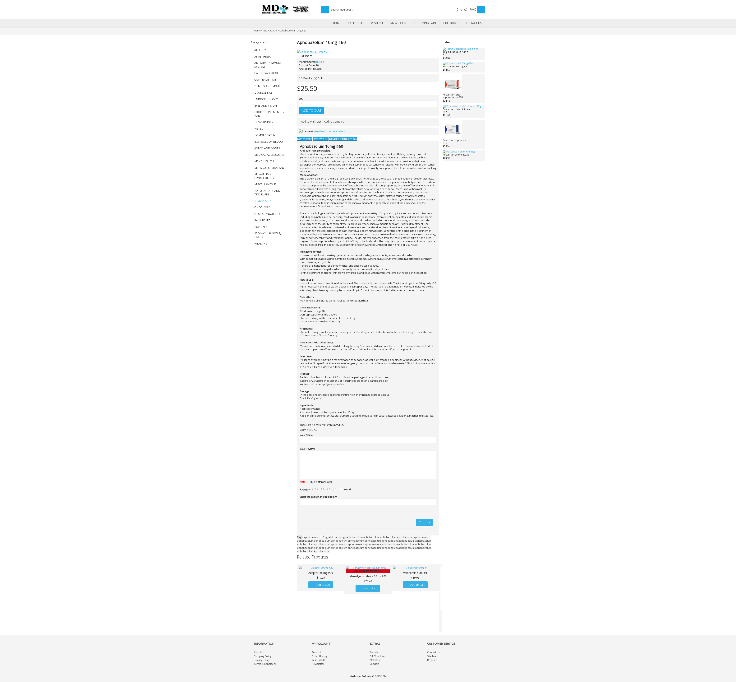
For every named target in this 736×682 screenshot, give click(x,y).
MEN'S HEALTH (264, 161)
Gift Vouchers (377, 656)
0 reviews (319, 131)
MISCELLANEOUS (265, 184)
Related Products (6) (343, 139)
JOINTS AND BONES (267, 148)
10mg (324, 537)
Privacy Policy (262, 660)
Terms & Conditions (265, 664)
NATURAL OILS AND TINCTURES (267, 192)
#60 (331, 537)
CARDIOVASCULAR (266, 73)
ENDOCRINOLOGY (266, 99)
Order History (319, 656)
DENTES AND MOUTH (268, 86)
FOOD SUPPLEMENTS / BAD (269, 114)
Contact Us (433, 652)
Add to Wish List (311, 121)
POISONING (261, 227)
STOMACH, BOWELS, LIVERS (267, 235)
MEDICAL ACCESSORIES (269, 154)
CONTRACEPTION (265, 79)
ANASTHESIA (262, 56)
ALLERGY (260, 50)
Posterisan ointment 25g (456, 154)
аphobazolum (312, 537)
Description (304, 139)
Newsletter (318, 664)
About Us (259, 652)
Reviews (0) (321, 139)
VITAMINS (260, 243)
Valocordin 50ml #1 (415, 573)
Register (432, 660)
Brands (374, 652)
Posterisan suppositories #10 (456, 141)
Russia (320, 61)
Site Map (432, 656)
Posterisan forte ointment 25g (457, 110)
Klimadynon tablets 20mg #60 (368, 576)
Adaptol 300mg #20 (320, 573)
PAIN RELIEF (262, 220)
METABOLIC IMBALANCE (270, 168)
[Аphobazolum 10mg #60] (312, 52)
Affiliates (375, 660)
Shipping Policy (262, 656)
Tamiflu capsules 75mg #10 (455, 53)
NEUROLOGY (262, 201)
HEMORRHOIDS (264, 122)
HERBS (258, 128)
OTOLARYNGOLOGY (267, 214)
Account (316, 652)
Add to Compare (334, 121)
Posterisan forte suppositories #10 (453, 96)
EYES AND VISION (265, 105)
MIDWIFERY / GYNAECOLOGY (264, 176)
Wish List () (318, 660)
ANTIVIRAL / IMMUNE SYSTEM (268, 64)
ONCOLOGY (261, 207)
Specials (374, 664)
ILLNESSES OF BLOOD (268, 141)
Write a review (337, 131)
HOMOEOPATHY (264, 135)
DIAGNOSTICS (263, 92)
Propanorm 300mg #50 (455, 66)
